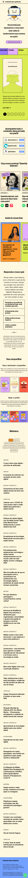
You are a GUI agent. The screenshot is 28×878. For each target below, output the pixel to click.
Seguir (21, 140)
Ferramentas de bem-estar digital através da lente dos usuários (13, 491)
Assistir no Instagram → (9, 259)
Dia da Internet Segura (11, 833)
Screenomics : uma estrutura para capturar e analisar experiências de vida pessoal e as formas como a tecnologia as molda (14, 653)
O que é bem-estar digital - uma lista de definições (13, 464)
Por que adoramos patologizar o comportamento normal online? (12, 598)
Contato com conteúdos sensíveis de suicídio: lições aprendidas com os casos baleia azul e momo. (13, 820)
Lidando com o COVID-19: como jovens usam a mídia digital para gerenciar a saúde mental (13, 505)
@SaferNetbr (12, 873)
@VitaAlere (18, 873)
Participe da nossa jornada (14, 42)
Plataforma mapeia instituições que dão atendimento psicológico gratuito (12, 804)
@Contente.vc (6, 873)
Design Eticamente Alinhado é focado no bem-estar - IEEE (13, 696)
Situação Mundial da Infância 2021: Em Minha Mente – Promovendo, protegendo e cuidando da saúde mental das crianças (13, 712)
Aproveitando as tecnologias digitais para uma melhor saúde (13, 728)
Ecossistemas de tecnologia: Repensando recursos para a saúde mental (13, 538)
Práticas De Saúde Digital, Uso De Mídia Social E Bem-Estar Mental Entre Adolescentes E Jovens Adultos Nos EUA (13, 522)
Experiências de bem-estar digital (13, 741)
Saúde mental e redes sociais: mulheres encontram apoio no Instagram (13, 789)
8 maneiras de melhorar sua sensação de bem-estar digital (13, 477)
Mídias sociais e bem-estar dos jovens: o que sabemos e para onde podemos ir (14, 637)
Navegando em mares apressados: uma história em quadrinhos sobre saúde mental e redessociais (13, 754)
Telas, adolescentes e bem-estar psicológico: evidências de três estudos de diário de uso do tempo (14, 681)
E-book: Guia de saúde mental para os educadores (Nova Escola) (13, 845)
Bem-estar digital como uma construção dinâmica (13, 668)
